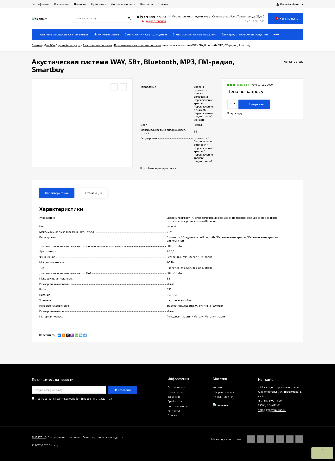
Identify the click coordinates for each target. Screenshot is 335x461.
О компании (175, 392)
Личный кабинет (223, 396)
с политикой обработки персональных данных (82, 398)
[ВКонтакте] (59, 335)
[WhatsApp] (76, 335)
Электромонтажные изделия (194, 34)
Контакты (174, 410)
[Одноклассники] (63, 335)
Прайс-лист (175, 401)
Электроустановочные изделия (244, 34)
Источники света (106, 34)
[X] (68, 335)
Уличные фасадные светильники (64, 34)
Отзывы (173, 415)
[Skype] (80, 335)
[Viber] (72, 335)
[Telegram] (85, 335)
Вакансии (174, 396)
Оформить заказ (223, 392)
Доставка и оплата (179, 406)
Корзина (218, 387)
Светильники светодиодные (146, 34)
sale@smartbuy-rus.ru (272, 409)
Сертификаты (176, 387)
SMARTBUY (39, 437)
